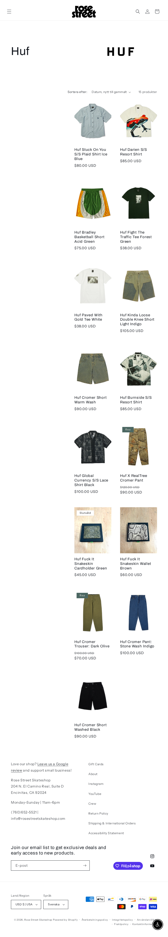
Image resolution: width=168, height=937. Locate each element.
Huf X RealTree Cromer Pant (133, 478)
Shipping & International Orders (112, 823)
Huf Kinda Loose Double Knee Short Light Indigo (137, 319)
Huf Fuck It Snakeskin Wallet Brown (135, 563)
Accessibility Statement (106, 833)
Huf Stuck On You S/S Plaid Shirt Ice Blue (90, 154)
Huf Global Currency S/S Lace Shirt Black (91, 480)
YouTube (94, 794)
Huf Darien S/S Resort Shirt (133, 152)
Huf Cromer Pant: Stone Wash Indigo (137, 644)
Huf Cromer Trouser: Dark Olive (92, 644)
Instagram (95, 784)
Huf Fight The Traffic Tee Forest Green (136, 237)
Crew (92, 804)
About (93, 774)
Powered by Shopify (65, 919)
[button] (9, 11)
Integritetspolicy (122, 919)
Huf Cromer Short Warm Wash (90, 399)
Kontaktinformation (144, 924)
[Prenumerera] (84, 865)
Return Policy (98, 813)
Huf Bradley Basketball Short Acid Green (89, 237)
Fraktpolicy (121, 924)
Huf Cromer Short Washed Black (90, 727)
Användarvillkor (147, 919)
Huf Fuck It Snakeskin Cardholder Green (90, 563)
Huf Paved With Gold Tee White (88, 317)
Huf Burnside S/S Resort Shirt (136, 399)
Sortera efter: (78, 92)
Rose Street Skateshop (38, 919)
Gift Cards (96, 764)
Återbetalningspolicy (95, 919)
